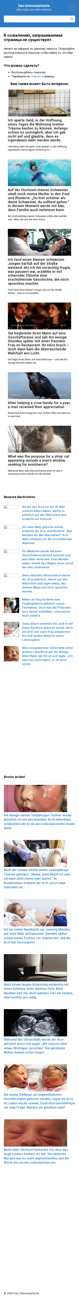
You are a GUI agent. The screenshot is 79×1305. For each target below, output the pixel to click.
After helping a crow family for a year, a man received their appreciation (39, 405)
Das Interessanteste (34, 6)
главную (35, 76)
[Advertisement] (39, 721)
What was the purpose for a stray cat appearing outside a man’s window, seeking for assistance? (38, 460)
